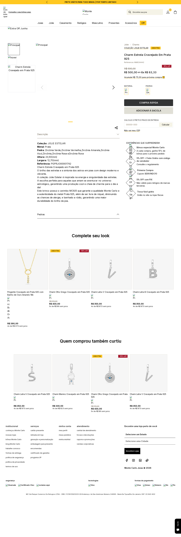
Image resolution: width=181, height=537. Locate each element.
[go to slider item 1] (78, 122)
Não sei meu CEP (132, 130)
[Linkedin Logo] (140, 460)
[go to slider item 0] (70, 122)
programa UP (36, 457)
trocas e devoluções (85, 435)
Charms (135, 44)
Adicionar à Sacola (148, 110)
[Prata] (126, 91)
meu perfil (63, 430)
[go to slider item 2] (85, 122)
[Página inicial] (90, 12)
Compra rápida (148, 102)
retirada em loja (37, 435)
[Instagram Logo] (133, 460)
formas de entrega (13, 453)
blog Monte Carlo (13, 444)
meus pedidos (65, 435)
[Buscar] (130, 12)
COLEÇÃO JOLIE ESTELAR (136, 48)
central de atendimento (86, 430)
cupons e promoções (86, 439)
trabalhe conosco (13, 448)
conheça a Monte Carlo (15, 430)
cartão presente (37, 430)
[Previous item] (47, 2)
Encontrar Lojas (132, 451)
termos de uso (12, 466)
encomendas (36, 448)
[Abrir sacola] (175, 12)
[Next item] (137, 2)
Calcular (165, 124)
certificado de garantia (40, 453)
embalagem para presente (42, 444)
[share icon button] (116, 127)
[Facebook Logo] (126, 460)
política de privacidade (15, 462)
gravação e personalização (42, 439)
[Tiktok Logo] (147, 460)
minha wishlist (64, 439)
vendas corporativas (85, 444)
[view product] (27, 269)
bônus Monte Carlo (13, 439)
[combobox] (148, 12)
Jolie (126, 44)
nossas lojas (11, 435)
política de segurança (15, 457)
